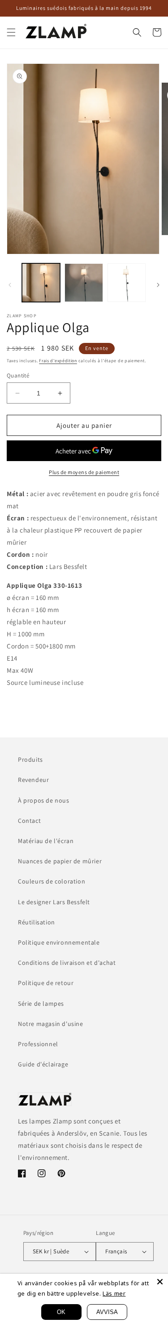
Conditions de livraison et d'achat (67, 963)
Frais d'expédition (58, 361)
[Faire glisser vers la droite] (158, 285)
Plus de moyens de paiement (84, 472)
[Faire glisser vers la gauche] (10, 285)
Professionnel (38, 1044)
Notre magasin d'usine (50, 1024)
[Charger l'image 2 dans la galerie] (84, 282)
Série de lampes (41, 1003)
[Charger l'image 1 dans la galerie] (41, 282)
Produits (30, 759)
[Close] (159, 1281)
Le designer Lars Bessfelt (54, 902)
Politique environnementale (59, 942)
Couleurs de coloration (51, 881)
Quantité (18, 375)
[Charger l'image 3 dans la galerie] (127, 282)
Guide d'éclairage (43, 1064)
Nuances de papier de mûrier (60, 861)
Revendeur (33, 780)
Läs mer (114, 1293)
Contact (29, 821)
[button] (11, 32)
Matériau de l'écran (45, 841)
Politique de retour (45, 983)
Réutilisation (36, 922)
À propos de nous (43, 800)
